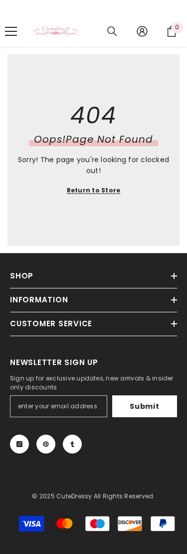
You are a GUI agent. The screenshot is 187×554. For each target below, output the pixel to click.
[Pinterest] (45, 444)
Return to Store (94, 190)
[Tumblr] (72, 444)
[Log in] (142, 31)
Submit (144, 406)
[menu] (11, 31)
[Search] (112, 31)
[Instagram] (19, 444)
